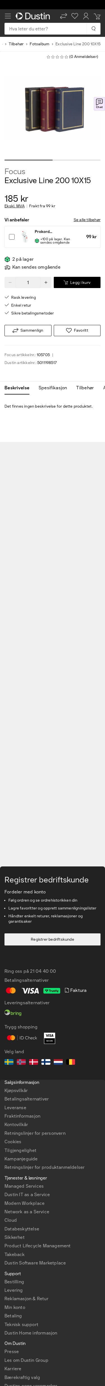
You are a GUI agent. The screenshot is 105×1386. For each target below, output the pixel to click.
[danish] (33, 1062)
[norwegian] (21, 1062)
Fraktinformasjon (22, 1116)
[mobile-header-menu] (7, 16)
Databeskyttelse (21, 1229)
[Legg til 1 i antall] (46, 282)
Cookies (12, 1141)
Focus (14, 171)
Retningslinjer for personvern (35, 1133)
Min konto (14, 1307)
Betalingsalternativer (26, 1099)
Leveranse (15, 1107)
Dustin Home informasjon (30, 1333)
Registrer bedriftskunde (52, 939)
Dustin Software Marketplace (35, 1263)
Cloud (10, 1220)
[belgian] (70, 1062)
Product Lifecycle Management (37, 1245)
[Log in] (86, 16)
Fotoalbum (39, 44)
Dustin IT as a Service (27, 1194)
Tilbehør (16, 44)
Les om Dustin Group (26, 1360)
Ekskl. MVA (14, 206)
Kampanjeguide (21, 1159)
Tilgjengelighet (20, 1150)
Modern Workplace (24, 1203)
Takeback (14, 1254)
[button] (63, 16)
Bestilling (14, 1281)
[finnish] (45, 1062)
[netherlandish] (58, 1062)
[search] (93, 28)
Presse (11, 1351)
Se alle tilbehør (87, 219)
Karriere (13, 1368)
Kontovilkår (16, 1124)
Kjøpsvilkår (16, 1090)
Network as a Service (26, 1211)
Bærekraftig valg (22, 1377)
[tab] (19, 387)
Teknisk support (21, 1324)
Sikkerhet (14, 1237)
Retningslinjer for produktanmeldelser (44, 1167)
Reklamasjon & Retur (26, 1298)
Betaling (13, 1315)
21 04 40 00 (43, 971)
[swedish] (8, 1062)
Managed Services (24, 1186)
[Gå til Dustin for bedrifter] (34, 16)
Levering (13, 1290)
